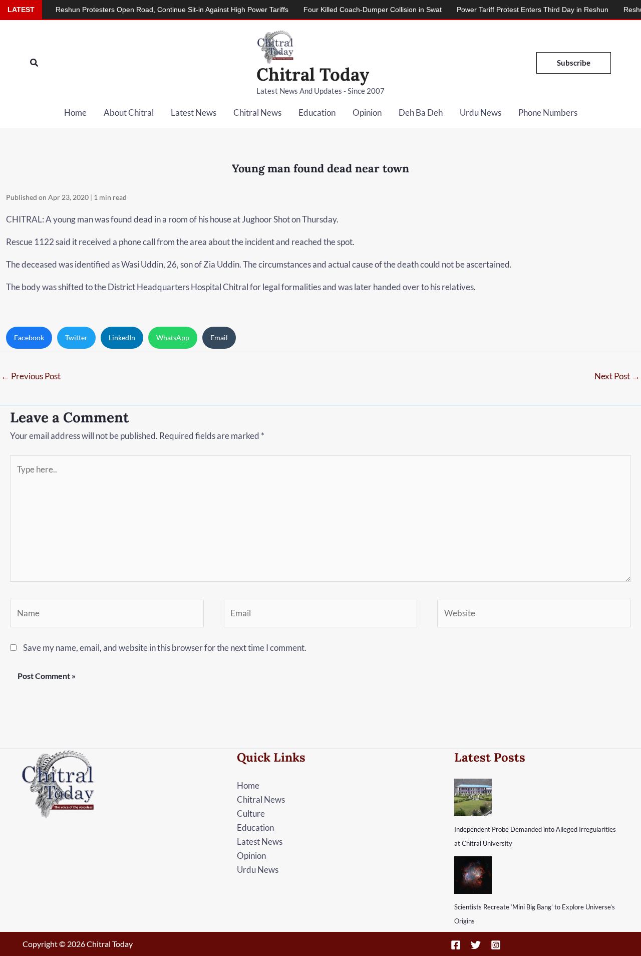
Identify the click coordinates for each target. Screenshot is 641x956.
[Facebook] (456, 945)
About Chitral (129, 112)
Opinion (367, 112)
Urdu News (480, 112)
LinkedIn (122, 337)
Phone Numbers (547, 112)
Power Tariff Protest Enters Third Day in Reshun (512, 10)
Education (317, 112)
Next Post (617, 376)
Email (219, 337)
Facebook (29, 337)
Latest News (193, 112)
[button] (34, 63)
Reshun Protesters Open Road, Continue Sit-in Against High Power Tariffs (152, 10)
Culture (251, 813)
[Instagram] (496, 945)
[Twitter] (476, 945)
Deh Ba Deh (421, 112)
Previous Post (31, 376)
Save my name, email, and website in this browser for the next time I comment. (164, 647)
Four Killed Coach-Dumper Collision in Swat (352, 10)
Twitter (76, 337)
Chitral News (257, 112)
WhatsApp (172, 337)
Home (75, 112)
